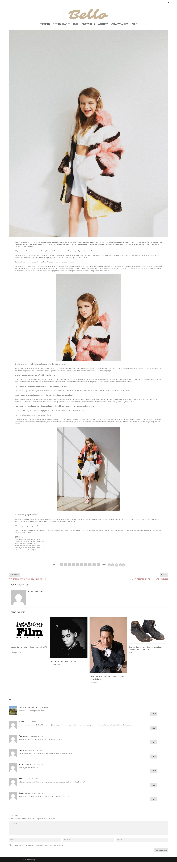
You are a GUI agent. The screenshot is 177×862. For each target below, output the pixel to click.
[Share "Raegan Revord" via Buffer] (86, 565)
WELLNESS (103, 24)
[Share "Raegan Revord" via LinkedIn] (82, 565)
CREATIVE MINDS (119, 24)
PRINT (134, 24)
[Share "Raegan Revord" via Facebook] (61, 565)
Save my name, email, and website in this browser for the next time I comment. (37, 845)
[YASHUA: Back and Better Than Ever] (68, 637)
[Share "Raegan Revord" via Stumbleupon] (90, 565)
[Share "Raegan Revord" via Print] (98, 565)
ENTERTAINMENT (61, 24)
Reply (154, 714)
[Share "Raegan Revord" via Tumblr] (73, 565)
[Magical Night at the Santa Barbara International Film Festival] (29, 630)
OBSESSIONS (88, 24)
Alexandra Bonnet (35, 591)
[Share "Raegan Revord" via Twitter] (65, 565)
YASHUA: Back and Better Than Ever (63, 661)
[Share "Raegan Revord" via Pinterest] (78, 565)
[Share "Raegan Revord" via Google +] (69, 565)
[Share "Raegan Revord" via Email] (94, 565)
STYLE (75, 24)
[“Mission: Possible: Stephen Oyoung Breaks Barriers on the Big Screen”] (108, 645)
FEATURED (45, 24)
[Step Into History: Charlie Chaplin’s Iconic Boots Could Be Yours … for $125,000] (147, 630)
